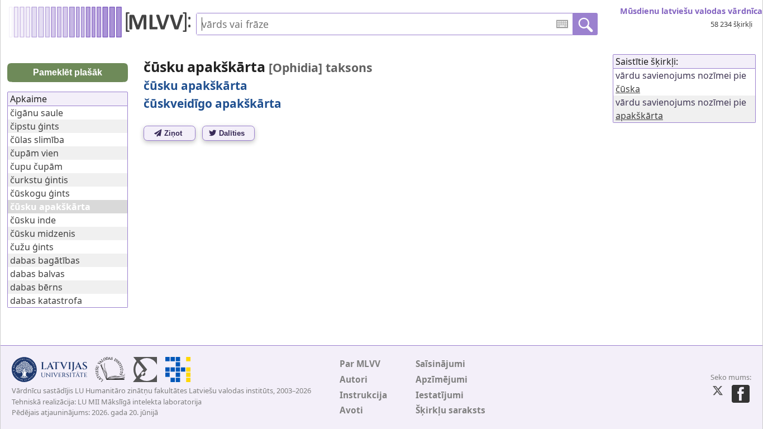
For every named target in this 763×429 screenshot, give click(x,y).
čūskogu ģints (40, 193)
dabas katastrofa (46, 300)
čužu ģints (32, 247)
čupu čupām (36, 166)
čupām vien (34, 153)
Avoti (351, 410)
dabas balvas (37, 274)
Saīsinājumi (440, 364)
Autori (354, 379)
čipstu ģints (34, 126)
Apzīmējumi (442, 379)
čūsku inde (33, 220)
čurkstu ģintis (39, 180)
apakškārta (639, 115)
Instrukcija (363, 395)
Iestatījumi (440, 395)
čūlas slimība (37, 140)
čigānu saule (36, 113)
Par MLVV (360, 364)
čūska (628, 89)
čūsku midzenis (42, 233)
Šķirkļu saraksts (450, 410)
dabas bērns (36, 287)
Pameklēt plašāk (67, 72)
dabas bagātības (45, 260)
